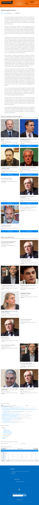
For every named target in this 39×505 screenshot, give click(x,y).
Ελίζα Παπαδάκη (4, 13)
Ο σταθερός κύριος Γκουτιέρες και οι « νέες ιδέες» (16, 414)
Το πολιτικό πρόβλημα (11, 419)
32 (3, 453)
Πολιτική (4, 428)
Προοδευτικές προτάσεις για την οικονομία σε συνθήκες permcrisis (29, 139)
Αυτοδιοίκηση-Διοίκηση (7, 432)
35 (3, 457)
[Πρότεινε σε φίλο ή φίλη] (37, 15)
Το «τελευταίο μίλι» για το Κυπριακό (13, 422)
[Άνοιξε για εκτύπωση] (35, 15)
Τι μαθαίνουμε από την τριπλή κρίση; (27, 167)
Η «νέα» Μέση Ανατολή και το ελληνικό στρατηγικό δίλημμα (17, 411)
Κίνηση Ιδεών (5, 436)
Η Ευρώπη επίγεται (5, 337)
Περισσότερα (10, 145)
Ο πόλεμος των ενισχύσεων (25, 259)
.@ (20, 481)
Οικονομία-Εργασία (6, 430)
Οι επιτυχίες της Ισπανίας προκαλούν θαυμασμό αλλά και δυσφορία (8, 242)
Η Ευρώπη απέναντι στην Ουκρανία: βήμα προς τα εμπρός (9, 389)
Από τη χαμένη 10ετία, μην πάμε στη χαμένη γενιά (27, 197)
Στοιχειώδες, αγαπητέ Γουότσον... (8, 285)
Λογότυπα (13, 473)
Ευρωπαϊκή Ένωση (6, 435)
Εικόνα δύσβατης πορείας (6, 178)
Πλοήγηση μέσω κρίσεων (6, 225)
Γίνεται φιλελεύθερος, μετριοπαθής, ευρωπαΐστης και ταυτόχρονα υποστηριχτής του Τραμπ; (20, 410)
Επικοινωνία (13, 472)
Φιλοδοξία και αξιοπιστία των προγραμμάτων (17, 415)
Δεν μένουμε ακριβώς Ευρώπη (26, 363)
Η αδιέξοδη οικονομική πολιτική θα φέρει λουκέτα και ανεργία (9, 168)
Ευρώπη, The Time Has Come (26, 319)
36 (3, 458)
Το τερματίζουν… (10, 406)
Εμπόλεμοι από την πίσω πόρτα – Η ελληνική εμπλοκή (17, 418)
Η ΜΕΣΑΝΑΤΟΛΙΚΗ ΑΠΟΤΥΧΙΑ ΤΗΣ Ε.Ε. (27, 285)
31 (3, 452)
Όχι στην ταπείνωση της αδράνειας (8, 345)
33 (3, 454)
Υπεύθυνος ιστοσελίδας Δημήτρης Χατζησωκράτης (20, 471)
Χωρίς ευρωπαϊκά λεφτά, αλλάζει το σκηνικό (27, 389)
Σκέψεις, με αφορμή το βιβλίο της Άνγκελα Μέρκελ (9, 139)
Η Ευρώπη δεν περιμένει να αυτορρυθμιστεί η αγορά (25, 293)
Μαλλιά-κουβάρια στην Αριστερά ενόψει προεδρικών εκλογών (9, 312)
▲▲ (37, 466)
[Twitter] (19, 489)
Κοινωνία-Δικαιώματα (7, 434)
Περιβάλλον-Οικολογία (7, 431)
